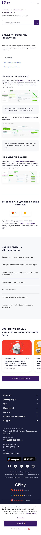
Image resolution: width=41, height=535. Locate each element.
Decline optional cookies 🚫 (20, 529)
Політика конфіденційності (13, 477)
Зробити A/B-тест (8, 290)
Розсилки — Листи (24, 81)
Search (36, 22)
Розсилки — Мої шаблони (26, 162)
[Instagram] (15, 466)
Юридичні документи (26, 472)
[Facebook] (9, 466)
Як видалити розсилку (12, 63)
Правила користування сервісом (14, 474)
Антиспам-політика (33, 474)
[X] (27, 466)
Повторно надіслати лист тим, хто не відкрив (19, 265)
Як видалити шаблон (12, 67)
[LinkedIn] (21, 466)
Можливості (8, 408)
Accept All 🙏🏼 (20, 523)
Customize (20, 518)
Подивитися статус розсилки (13, 282)
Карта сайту (13, 472)
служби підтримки (27, 223)
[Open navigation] (38, 2)
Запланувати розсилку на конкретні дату (18, 257)
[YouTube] (33, 466)
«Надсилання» (11, 250)
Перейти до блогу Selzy (20, 378)
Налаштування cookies (31, 477)
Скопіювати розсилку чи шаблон (15, 297)
